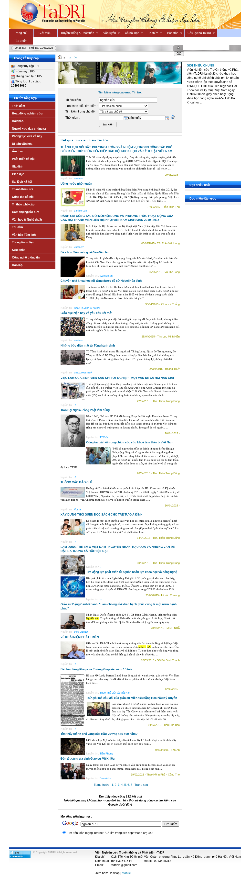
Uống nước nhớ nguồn (76, 183)
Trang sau (141, 785)
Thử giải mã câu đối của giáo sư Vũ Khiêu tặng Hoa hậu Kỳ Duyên (131, 698)
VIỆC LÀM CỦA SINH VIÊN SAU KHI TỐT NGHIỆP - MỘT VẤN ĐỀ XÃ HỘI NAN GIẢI (117, 378)
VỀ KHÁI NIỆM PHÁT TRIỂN (80, 637)
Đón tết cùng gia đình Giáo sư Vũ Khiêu (88, 758)
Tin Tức (72, 58)
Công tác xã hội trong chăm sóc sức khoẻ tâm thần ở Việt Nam (129, 442)
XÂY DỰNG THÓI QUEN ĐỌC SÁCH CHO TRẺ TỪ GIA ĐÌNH (102, 514)
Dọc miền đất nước (202, 198)
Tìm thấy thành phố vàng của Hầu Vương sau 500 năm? (99, 734)
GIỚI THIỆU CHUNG (200, 65)
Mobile (126, 873)
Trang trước (101, 785)
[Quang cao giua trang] (120, 83)
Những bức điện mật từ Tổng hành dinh (88, 345)
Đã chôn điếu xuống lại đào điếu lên (85, 252)
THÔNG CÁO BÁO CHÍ (76, 482)
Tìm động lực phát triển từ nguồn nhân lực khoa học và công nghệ (131, 572)
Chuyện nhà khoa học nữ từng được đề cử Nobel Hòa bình (101, 280)
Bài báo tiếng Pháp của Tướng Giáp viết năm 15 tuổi (96, 669)
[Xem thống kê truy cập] (20, 857)
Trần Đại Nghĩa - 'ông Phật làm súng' (85, 410)
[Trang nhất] (60, 58)
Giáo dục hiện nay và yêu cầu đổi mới (86, 313)
